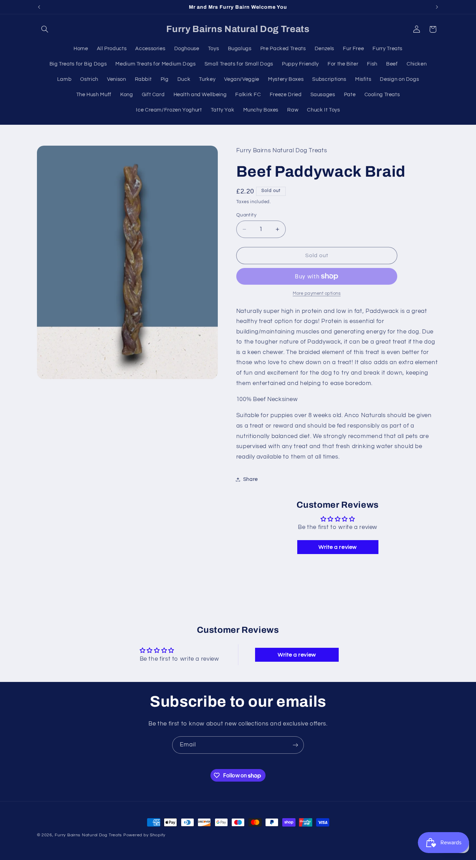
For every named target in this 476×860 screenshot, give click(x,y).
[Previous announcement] (39, 7)
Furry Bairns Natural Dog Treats (88, 835)
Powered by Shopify (144, 835)
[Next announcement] (437, 7)
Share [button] (250, 479)
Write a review (337, 547)
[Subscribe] (295, 744)
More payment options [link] (317, 293)
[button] (45, 29)
